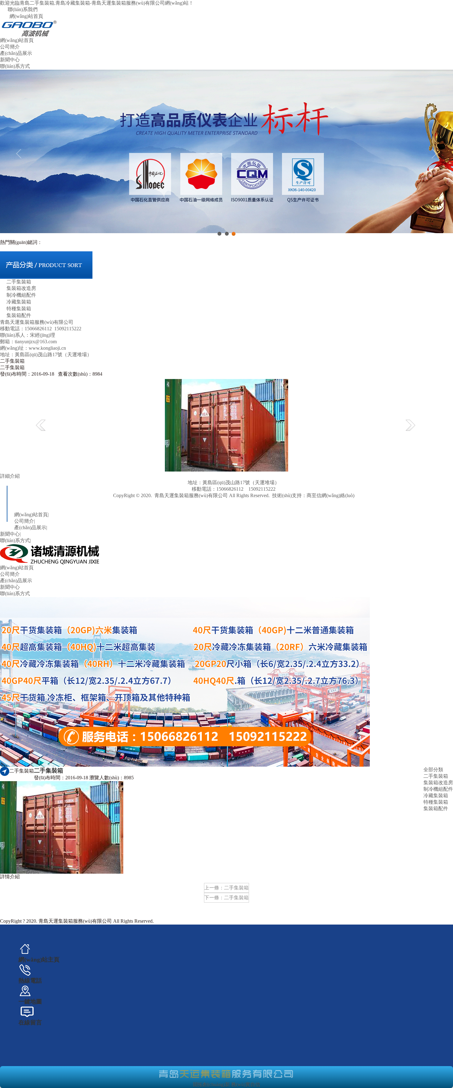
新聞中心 (10, 59)
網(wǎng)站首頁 (26, 16)
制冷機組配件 (21, 295)
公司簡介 (10, 46)
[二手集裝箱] (226, 424)
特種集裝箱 (18, 308)
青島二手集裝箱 (297, 502)
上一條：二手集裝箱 (226, 887)
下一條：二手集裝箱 (226, 897)
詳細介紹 (10, 476)
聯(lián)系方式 (15, 66)
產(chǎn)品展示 (16, 53)
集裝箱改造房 (21, 288)
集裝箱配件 (18, 315)
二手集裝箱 (18, 281)
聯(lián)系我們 (23, 9)
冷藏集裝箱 (18, 301)
